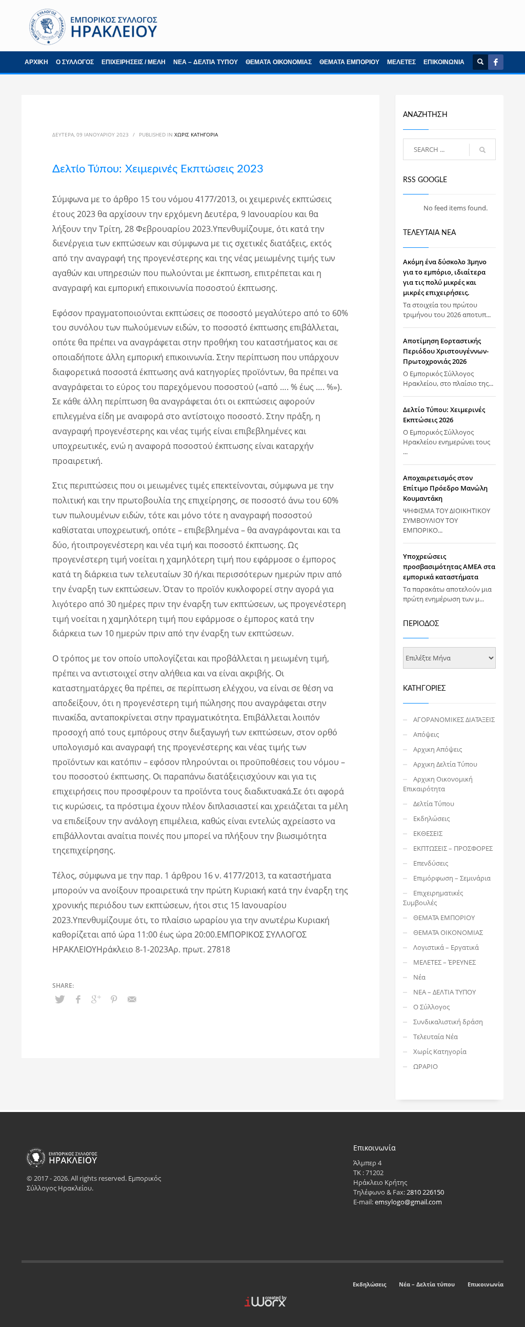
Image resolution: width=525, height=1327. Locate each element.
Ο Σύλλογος (431, 1006)
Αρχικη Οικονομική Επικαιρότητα (438, 783)
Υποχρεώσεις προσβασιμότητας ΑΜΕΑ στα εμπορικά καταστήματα (449, 566)
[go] (482, 150)
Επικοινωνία (485, 1284)
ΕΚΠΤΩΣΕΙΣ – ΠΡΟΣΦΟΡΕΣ (453, 848)
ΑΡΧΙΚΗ (36, 62)
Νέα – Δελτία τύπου (427, 1284)
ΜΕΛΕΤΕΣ (401, 62)
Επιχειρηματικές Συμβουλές (433, 897)
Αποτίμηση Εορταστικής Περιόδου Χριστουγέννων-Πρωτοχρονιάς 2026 (446, 351)
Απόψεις (426, 734)
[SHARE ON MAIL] (131, 999)
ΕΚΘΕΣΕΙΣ (427, 833)
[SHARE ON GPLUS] (96, 999)
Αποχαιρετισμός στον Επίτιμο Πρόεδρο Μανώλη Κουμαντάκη (445, 488)
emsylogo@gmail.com (408, 1201)
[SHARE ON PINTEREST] (114, 999)
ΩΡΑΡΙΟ (425, 1066)
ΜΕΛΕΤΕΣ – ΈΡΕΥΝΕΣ (444, 962)
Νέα (419, 977)
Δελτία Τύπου (433, 803)
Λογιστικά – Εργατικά (446, 947)
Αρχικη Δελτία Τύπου (445, 764)
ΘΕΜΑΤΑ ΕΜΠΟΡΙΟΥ (349, 62)
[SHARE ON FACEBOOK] (78, 999)
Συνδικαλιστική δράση (448, 1021)
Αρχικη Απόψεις (437, 749)
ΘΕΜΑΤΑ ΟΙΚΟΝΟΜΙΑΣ (279, 62)
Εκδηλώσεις (431, 818)
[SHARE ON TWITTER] (60, 999)
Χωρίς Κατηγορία (196, 134)
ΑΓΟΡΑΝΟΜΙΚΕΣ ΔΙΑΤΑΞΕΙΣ (454, 719)
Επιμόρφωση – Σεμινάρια (452, 878)
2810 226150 (425, 1192)
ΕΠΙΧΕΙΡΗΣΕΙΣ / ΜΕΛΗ (134, 62)
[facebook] (495, 62)
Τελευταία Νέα (435, 1036)
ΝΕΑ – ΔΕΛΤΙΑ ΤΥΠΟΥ (205, 62)
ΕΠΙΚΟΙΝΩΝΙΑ (444, 62)
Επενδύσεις (430, 863)
